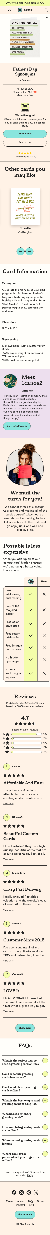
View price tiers (25, 95)
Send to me (25, 142)
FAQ (30, 1201)
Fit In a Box (25, 228)
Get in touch (25, 1214)
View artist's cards (17, 426)
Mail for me (24, 133)
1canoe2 (26, 80)
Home (9, 1201)
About (20, 1201)
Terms (40, 1201)
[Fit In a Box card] (25, 206)
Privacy (20, 1205)
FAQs (30, 1175)
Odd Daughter (25, 232)
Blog (31, 1205)
